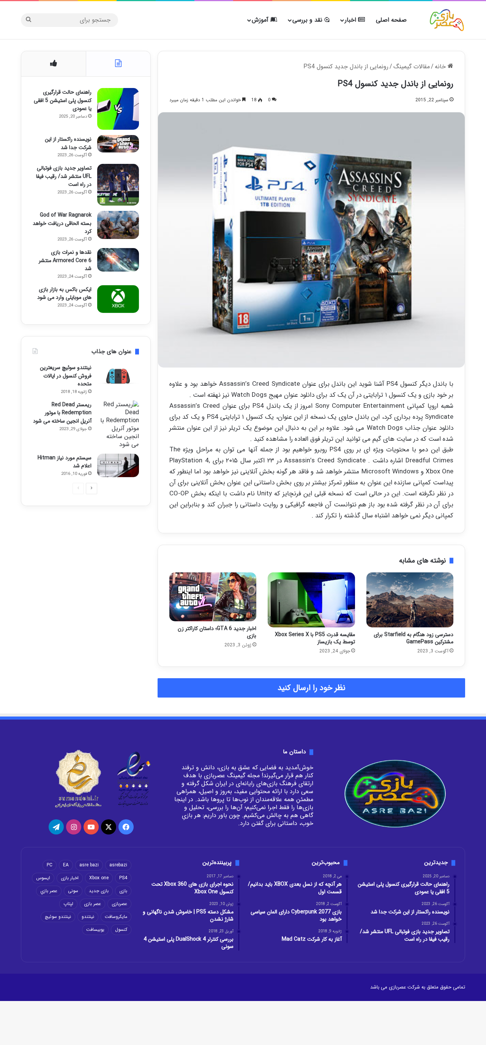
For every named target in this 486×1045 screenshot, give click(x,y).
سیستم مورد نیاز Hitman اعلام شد (65, 462)
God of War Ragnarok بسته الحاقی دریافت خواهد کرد (62, 223)
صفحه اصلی (391, 20)
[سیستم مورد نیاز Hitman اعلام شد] (118, 465)
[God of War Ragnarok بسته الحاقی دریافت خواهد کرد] (118, 225)
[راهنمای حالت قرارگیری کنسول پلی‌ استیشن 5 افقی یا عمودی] (118, 109)
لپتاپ (68, 903)
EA (66, 865)
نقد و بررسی (308, 20)
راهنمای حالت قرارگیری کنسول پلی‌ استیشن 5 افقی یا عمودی (63, 100)
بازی (123, 890)
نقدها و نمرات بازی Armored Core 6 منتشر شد (65, 260)
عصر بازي (48, 890)
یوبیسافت (95, 929)
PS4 (123, 878)
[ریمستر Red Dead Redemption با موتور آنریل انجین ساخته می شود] (118, 424)
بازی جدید (99, 890)
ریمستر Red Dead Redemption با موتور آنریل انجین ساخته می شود (62, 413)
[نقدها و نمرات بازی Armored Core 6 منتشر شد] (118, 260)
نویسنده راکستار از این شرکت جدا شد (68, 143)
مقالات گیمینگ (411, 66)
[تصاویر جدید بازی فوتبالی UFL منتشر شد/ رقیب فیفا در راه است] (118, 185)
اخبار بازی (70, 878)
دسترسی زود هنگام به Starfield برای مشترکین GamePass (413, 638)
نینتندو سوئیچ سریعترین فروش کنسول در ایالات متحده (66, 375)
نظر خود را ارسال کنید (312, 688)
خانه (441, 66)
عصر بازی (92, 903)
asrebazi (118, 865)
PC (49, 865)
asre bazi (89, 865)
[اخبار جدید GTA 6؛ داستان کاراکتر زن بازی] (212, 596)
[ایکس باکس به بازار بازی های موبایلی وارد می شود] (118, 299)
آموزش (261, 20)
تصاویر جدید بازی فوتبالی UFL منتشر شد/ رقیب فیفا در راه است (64, 176)
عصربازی (119, 903)
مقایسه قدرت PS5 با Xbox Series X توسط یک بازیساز (315, 638)
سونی (73, 890)
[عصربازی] (447, 20)
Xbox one (99, 878)
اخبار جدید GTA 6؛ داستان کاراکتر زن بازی (217, 632)
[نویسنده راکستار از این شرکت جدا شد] (118, 143)
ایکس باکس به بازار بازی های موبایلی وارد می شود (64, 293)
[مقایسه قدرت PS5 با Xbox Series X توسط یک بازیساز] (311, 600)
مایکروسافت (116, 916)
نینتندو (88, 916)
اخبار (351, 20)
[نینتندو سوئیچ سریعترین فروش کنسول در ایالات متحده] (118, 376)
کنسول (121, 929)
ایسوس (43, 878)
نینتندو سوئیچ (58, 916)
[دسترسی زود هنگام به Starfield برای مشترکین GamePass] (409, 600)
